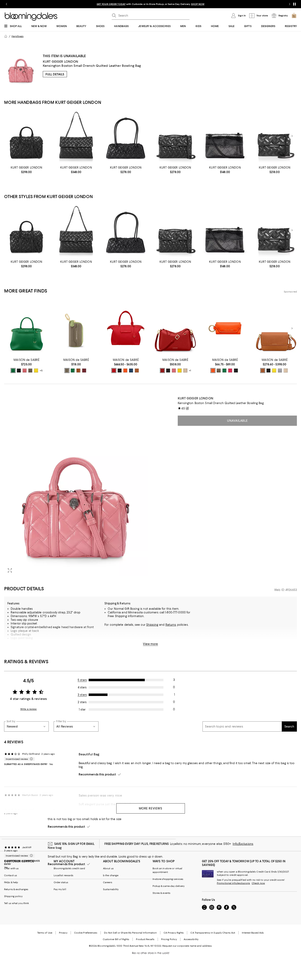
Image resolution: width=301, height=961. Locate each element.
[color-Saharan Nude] (185, 370)
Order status (61, 882)
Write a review (28, 709)
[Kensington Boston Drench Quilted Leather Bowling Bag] (26, 136)
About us (108, 868)
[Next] (292, 136)
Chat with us (11, 868)
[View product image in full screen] (9, 570)
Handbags (17, 36)
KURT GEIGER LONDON (60, 61)
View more (150, 644)
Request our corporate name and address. (187, 945)
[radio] (13, 370)
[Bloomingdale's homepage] (5, 36)
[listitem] (150, 4)
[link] (26, 170)
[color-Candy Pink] (25, 370)
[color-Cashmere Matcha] (67, 370)
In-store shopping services (168, 879)
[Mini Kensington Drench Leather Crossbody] (274, 136)
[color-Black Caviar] (19, 370)
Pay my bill (60, 889)
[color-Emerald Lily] (224, 370)
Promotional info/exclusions (233, 883)
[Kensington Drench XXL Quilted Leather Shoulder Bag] (76, 136)
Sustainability (111, 889)
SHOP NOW (197, 4)
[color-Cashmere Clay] (30, 370)
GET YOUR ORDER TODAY (111, 4)
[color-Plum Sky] (84, 370)
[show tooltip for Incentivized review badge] (30, 759)
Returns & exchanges (16, 889)
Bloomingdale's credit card (69, 868)
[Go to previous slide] (6, 4)
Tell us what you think (16, 903)
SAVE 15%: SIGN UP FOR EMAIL (74, 843)
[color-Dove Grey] (280, 370)
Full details (54, 74)
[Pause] (294, 4)
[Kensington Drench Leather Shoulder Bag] (175, 136)
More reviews (150, 808)
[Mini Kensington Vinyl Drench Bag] (225, 136)
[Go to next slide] (289, 4)
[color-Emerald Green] (13, 370)
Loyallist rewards (64, 875)
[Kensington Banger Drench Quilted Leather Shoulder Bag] (125, 136)
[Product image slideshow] (76, 486)
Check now (258, 883)
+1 (190, 370)
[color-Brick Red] (162, 370)
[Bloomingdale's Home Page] (31, 16)
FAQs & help (11, 882)
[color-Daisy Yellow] (36, 370)
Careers (107, 882)
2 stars (82, 702)
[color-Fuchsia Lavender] (230, 370)
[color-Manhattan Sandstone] (213, 370)
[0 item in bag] (294, 15)
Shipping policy (13, 896)
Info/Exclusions (243, 843)
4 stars (82, 687)
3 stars (82, 694)
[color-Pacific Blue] (131, 370)
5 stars (82, 680)
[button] (76, 486)
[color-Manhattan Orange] (125, 370)
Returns (170, 624)
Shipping (152, 624)
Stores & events (162, 893)
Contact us (10, 875)
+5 (41, 370)
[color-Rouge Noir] (236, 370)
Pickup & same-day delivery (169, 886)
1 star (82, 709)
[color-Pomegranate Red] (114, 370)
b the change (110, 875)
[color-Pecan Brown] (78, 370)
